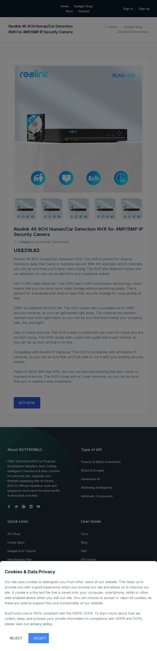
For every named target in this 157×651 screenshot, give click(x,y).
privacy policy (41, 624)
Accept (40, 638)
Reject (16, 638)
